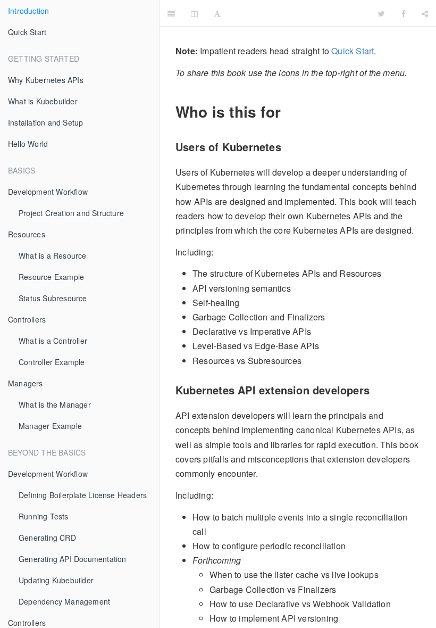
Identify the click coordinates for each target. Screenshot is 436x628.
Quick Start (27, 32)
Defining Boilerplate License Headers (83, 495)
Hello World (28, 143)
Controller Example (52, 362)
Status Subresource (53, 298)
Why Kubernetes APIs (45, 80)
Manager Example (50, 425)
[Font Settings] (217, 13)
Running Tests (44, 516)
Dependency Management (64, 601)
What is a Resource (53, 255)
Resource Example (51, 276)
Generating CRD (47, 537)
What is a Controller (53, 340)
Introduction (28, 10)
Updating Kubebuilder (56, 580)
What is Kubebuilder (43, 101)
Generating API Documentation (73, 558)
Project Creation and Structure (71, 213)
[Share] (425, 13)
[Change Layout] (194, 13)
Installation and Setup (45, 122)
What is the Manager (55, 404)
